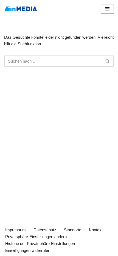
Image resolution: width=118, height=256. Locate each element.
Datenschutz (44, 229)
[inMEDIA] (20, 9)
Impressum (15, 229)
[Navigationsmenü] (107, 8)
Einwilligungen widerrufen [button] (27, 250)
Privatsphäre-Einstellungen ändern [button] (36, 236)
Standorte (72, 229)
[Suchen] (108, 61)
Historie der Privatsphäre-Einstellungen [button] (40, 243)
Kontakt (96, 229)
